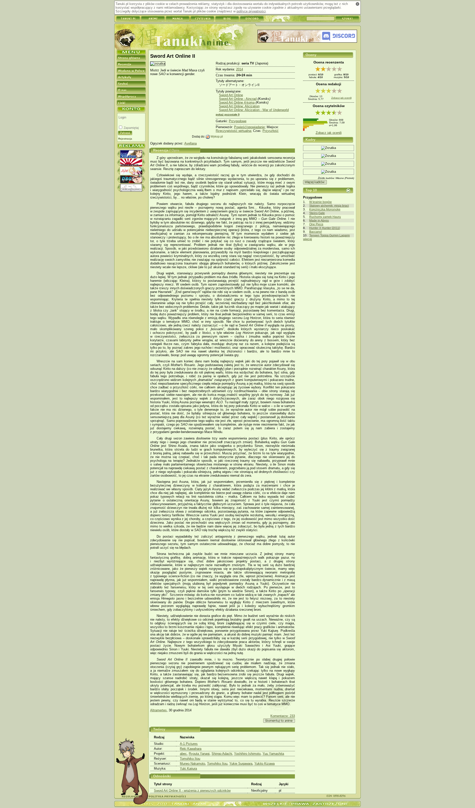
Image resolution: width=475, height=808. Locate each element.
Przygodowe (237, 121)
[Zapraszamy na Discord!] (307, 36)
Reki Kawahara (190, 748)
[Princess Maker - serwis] (131, 173)
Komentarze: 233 (282, 716)
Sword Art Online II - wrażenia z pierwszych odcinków (192, 790)
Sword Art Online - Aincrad (238, 99)
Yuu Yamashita (273, 753)
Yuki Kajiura (188, 768)
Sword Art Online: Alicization (239, 106)
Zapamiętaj (131, 128)
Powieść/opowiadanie (249, 127)
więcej (307, 239)
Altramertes (158, 710)
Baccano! (315, 231)
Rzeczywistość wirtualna (233, 131)
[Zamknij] (357, 4)
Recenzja (160, 150)
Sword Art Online (231, 95)
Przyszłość (270, 131)
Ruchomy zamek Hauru (325, 216)
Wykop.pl (216, 136)
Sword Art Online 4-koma (237, 102)
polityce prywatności (251, 11)
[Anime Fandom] (131, 190)
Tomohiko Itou (190, 758)
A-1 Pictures (189, 744)
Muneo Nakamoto (192, 763)
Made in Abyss (319, 220)
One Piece (316, 224)
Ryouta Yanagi (199, 753)
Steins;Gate (317, 213)
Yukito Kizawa (264, 763)
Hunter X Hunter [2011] (324, 228)
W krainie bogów (320, 201)
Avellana (190, 143)
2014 (239, 69)
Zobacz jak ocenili (341, 97)
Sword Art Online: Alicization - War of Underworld (254, 110)
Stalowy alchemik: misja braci (329, 205)
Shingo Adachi (222, 753)
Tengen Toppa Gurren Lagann (329, 235)
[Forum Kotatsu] (131, 157)
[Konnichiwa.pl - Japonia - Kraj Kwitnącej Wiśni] (131, 165)
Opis (175, 150)
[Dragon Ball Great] (131, 182)
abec (183, 753)
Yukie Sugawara (240, 763)
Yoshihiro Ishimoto (247, 753)
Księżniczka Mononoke (324, 209)
